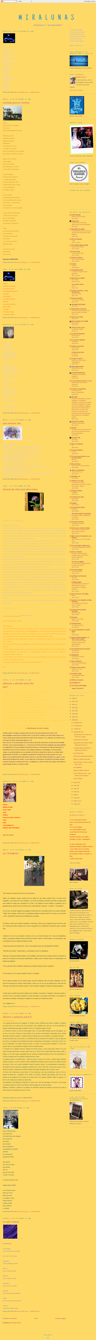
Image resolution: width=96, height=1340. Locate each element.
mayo (75, 791)
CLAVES (74, 452)
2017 (73, 701)
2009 (73, 720)
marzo (76, 798)
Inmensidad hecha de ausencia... (81, 649)
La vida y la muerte (77, 571)
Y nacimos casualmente (79, 389)
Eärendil (74, 428)
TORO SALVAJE (76, 215)
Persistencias (75, 650)
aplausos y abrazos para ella (18, 683)
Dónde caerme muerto (79, 667)
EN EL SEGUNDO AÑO (78, 259)
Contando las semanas (78, 523)
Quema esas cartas (77, 317)
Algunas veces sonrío (78, 619)
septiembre (77, 732)
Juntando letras (76, 623)
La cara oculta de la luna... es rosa (82, 381)
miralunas (48, 18)
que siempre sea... (13, 423)
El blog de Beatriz (77, 491)
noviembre (77, 726)
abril (75, 795)
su (26, 728)
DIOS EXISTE (75, 280)
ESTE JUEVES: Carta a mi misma (80, 465)
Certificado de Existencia (79, 576)
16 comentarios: (35, 774)
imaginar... (74, 503)
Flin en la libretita (77, 239)
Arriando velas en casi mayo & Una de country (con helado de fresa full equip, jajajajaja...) (81, 431)
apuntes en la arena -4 (77, 815)
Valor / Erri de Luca (77, 472)
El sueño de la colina (78, 497)
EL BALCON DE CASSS (78, 507)
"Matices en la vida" (78, 481)
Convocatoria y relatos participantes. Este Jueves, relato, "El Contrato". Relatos (81, 484)
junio (75, 788)
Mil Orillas (75, 397)
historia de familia (77, 298)
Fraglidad (74, 492)
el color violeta (11, 1222)
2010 (73, 717)
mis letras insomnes (78, 522)
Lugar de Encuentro (77, 688)
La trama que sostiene (78, 300)
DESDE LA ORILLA (77, 257)
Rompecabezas (76, 613)
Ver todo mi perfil (76, 90)
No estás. (74, 577)
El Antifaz (74, 617)
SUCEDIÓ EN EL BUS (77, 368)
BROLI (73, 595)
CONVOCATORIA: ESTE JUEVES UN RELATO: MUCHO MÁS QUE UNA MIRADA (81, 232)
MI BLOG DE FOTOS (78, 421)
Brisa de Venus (76, 464)
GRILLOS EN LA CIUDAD (78, 216)
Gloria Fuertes (76, 335)
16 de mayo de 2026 (77, 253)
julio (75, 785)
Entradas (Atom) (16, 1323)
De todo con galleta (78, 562)
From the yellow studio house (81, 545)
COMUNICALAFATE (77, 270)
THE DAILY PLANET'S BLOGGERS (81, 514)
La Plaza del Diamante (78, 334)
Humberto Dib (76, 438)
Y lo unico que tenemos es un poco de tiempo (81, 457)
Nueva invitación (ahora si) (79, 663)
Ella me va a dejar (76, 294)
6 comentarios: (34, 317)
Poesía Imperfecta (77, 450)
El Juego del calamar (77, 329)
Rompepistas (75, 323)
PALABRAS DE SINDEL (78, 229)
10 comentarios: (35, 262)
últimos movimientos (78, 470)
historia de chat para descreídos (20, 489)
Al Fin (73, 633)
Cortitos (74, 264)
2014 (73, 704)
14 (72, 445)
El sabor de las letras (78, 352)
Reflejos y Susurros (77, 680)
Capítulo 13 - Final (77, 669)
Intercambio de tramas (78, 675)
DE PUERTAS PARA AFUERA (80, 245)
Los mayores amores (77, 625)
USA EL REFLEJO (77, 661)
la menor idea (76, 251)
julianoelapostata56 (77, 366)
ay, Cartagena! (11, 853)
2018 (73, 698)
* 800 (73, 241)
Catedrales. (75, 341)
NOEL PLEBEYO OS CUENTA (80, 321)
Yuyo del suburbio (77, 570)
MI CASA (74, 459)
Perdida (74, 265)
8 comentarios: (34, 92)
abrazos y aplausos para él (17, 1017)
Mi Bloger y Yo (76, 476)
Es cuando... (75, 354)
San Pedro (74, 439)
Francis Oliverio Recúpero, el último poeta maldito (80, 638)
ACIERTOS (74, 509)
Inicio (36, 1318)
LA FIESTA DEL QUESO (78, 656)
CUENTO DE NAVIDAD (78, 423)
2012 (73, 711)
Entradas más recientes (10, 1318)
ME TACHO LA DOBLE (78, 278)
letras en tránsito (77, 552)
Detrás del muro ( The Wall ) (80, 594)
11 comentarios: (35, 479)
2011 (73, 714)
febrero (76, 801)
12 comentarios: (35, 413)
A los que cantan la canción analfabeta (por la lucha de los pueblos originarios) (80, 555)
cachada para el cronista (16, 102)
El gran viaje (75, 498)
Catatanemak (75, 348)
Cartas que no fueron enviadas (81, 528)
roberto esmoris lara (78, 346)
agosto (76, 782)
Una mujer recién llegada (79, 685)
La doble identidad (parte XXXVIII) (81, 547)
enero (76, 804)
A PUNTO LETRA (76, 674)
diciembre (77, 723)
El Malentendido (76, 582)
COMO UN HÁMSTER (78, 247)
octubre (76, 729)
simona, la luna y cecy (78, 327)
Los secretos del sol (78, 284)
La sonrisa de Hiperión (78, 340)
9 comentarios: (34, 843)
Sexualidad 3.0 (76, 683)
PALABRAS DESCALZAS (78, 304)
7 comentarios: (34, 1311)
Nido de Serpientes (77, 444)
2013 (73, 707)
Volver (73, 286)
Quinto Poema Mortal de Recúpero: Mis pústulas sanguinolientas (79, 642)
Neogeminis (75, 221)
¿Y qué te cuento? (77, 358)
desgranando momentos (79, 309)
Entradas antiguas (60, 1318)
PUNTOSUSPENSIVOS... (79, 373)
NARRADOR (75, 655)
